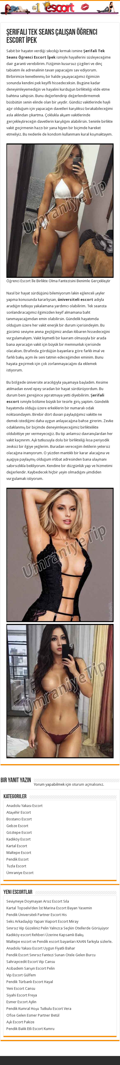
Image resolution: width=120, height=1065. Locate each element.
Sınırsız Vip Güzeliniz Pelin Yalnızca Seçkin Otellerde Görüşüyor (57, 928)
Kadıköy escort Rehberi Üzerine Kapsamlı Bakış (45, 935)
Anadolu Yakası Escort (24, 805)
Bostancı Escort (19, 819)
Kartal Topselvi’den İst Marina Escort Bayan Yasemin (49, 908)
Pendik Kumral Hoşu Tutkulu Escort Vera (38, 1008)
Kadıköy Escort (18, 839)
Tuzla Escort (16, 866)
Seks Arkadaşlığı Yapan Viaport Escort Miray (42, 921)
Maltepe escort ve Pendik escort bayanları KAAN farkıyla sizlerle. (59, 941)
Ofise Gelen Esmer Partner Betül (32, 1015)
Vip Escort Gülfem (21, 975)
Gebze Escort (17, 826)
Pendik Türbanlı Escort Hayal (29, 982)
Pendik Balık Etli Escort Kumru (30, 1029)
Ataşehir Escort (18, 812)
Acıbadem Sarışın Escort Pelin (30, 968)
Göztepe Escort (19, 832)
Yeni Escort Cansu (20, 988)
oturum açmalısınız (87, 784)
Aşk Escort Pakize (20, 1022)
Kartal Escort (16, 846)
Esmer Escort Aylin (21, 1002)
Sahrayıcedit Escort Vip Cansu (30, 961)
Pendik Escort (17, 859)
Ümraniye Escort (19, 873)
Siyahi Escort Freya (21, 995)
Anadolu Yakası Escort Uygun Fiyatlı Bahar (40, 948)
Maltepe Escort (18, 852)
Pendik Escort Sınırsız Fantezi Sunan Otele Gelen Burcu (51, 955)
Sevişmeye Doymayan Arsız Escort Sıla (37, 901)
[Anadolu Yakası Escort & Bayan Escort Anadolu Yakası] (60, 8)
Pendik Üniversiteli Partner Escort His (36, 915)
